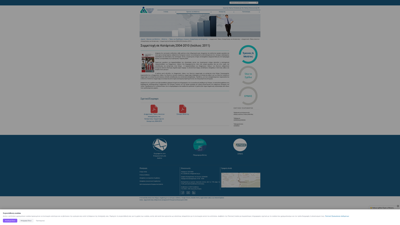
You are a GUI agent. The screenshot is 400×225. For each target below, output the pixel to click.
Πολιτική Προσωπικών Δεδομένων (337, 216)
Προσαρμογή (40, 220)
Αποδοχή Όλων (10, 220)
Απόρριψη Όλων (26, 220)
